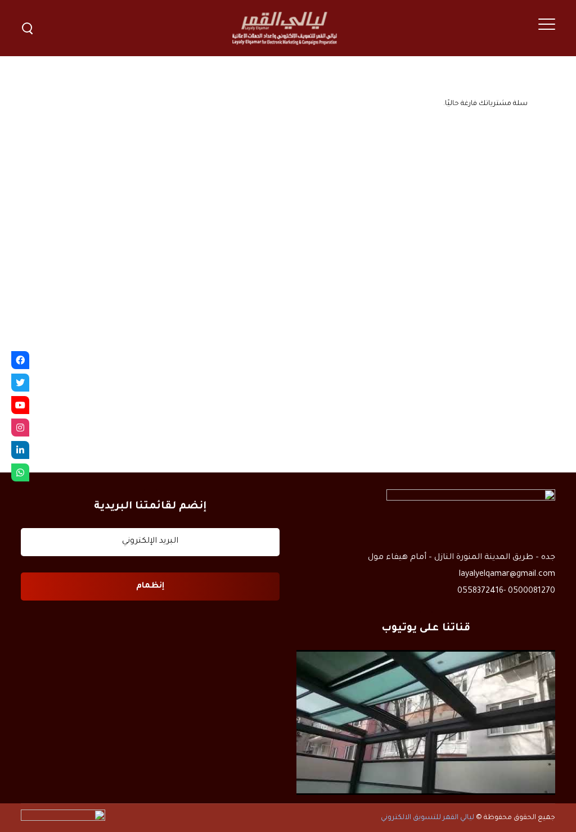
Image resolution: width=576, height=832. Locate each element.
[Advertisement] (288, 213)
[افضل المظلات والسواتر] (425, 722)
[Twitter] (20, 383)
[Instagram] (20, 428)
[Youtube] (20, 405)
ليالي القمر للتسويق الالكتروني (427, 818)
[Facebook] (20, 360)
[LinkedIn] (20, 450)
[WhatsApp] (20, 472)
